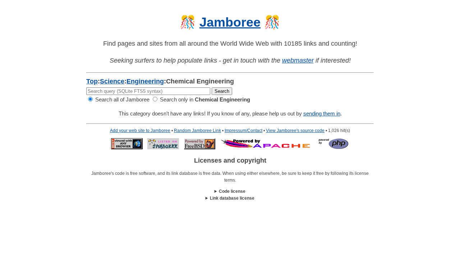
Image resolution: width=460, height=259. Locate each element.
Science (112, 81)
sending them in (321, 113)
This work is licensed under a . (230, 199)
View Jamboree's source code (295, 130)
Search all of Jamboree (122, 99)
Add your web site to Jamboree (140, 130)
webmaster (298, 60)
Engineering (145, 81)
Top (92, 81)
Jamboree (230, 22)
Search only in (204, 99)
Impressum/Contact (243, 130)
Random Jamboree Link (197, 130)
